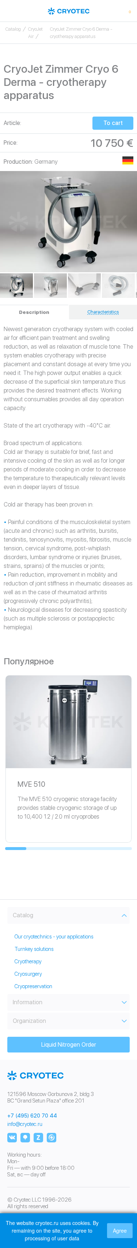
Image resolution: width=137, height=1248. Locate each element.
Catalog (13, 29)
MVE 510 (31, 784)
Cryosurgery (28, 974)
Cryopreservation (33, 986)
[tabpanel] (68, 222)
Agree (120, 1230)
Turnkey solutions (34, 949)
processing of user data (52, 1238)
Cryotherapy (28, 961)
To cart (113, 123)
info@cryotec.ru (24, 1124)
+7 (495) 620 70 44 (32, 1116)
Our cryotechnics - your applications (54, 937)
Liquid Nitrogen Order (68, 1044)
